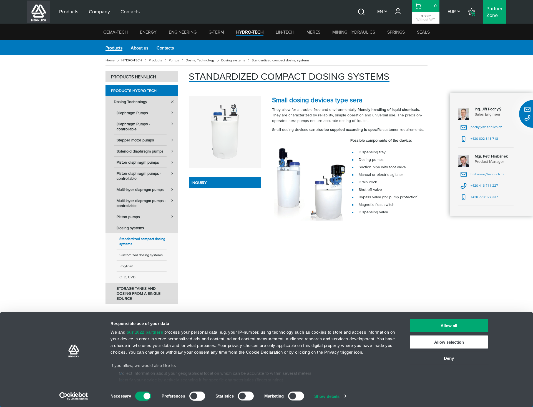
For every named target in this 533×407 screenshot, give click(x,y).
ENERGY (148, 31)
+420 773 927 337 (479, 199)
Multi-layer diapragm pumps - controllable (141, 203)
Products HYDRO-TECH (134, 90)
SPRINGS (396, 31)
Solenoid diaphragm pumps (140, 151)
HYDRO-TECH (249, 31)
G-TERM (216, 31)
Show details (327, 396)
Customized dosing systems (141, 255)
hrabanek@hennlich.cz (482, 176)
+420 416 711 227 (479, 187)
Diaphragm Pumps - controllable (133, 126)
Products (113, 47)
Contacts (165, 47)
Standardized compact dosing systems (142, 241)
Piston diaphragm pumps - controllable (139, 176)
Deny (449, 358)
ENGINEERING (183, 31)
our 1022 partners (145, 332)
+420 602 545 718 (479, 140)
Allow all (449, 325)
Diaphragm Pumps (132, 113)
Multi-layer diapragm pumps (140, 189)
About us (139, 47)
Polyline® (126, 266)
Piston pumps (128, 216)
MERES (313, 31)
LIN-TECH (285, 31)
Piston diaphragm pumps (138, 162)
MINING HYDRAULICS (353, 31)
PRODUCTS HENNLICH (133, 76)
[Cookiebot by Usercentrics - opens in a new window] (73, 396)
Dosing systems (233, 60)
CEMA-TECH (115, 31)
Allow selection (449, 341)
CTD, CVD (127, 277)
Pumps (174, 60)
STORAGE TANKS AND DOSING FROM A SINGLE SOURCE (138, 293)
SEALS (423, 31)
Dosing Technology (200, 60)
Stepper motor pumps (135, 140)
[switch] (197, 395)
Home (110, 60)
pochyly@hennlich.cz (481, 129)
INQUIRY (199, 182)
